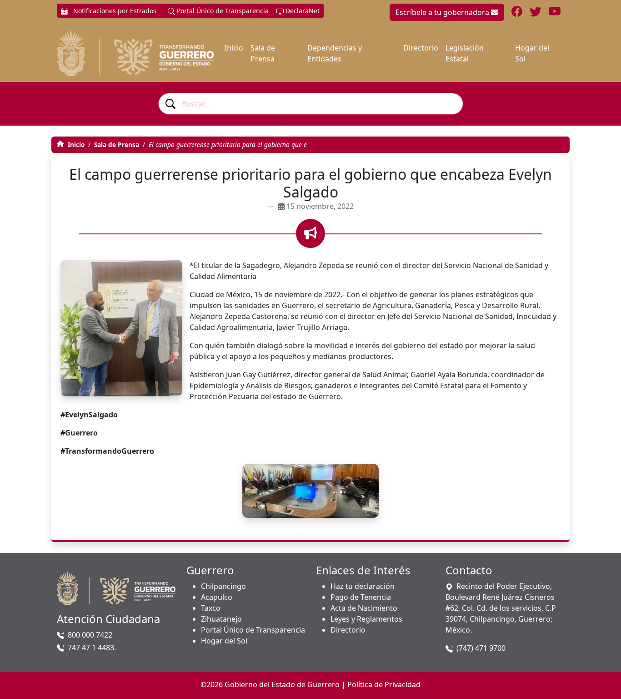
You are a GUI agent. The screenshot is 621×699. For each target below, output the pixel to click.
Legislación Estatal (465, 53)
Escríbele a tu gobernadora (443, 12)
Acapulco (216, 597)
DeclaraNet (302, 10)
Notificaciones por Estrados (113, 10)
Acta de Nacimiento (364, 608)
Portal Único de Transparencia (222, 10)
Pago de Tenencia (361, 597)
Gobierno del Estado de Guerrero (282, 684)
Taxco (210, 608)
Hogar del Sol (532, 53)
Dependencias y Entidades (334, 53)
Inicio (234, 48)
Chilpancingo (223, 586)
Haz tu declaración (363, 586)
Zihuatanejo (221, 619)
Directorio (420, 48)
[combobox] (310, 104)
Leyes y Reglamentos (366, 619)
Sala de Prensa (262, 53)
